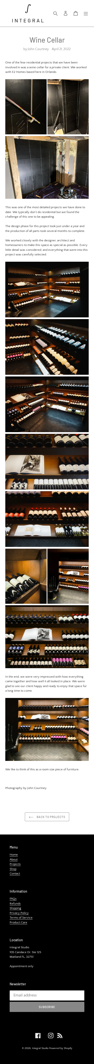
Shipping (15, 908)
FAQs (13, 898)
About (14, 859)
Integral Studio (40, 1048)
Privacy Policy (19, 913)
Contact (15, 873)
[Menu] (86, 13)
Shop (13, 869)
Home (14, 854)
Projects (15, 864)
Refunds (15, 903)
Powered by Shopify (60, 1048)
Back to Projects (50, 817)
